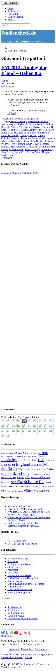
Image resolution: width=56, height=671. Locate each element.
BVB (20, 460)
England (23, 464)
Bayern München (23, 453)
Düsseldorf (8, 464)
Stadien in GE (14, 11)
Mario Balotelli (18, 146)
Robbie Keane (16, 149)
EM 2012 (12, 132)
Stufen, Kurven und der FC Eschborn (25, 583)
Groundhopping (34, 474)
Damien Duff (34, 130)
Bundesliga (9, 460)
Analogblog (7, 124)
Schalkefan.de (14, 607)
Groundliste (13, 14)
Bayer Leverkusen (8, 453)
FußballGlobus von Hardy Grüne (23, 578)
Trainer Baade (14, 586)
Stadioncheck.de (18, 33)
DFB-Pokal (49, 460)
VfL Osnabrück (17, 491)
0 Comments (7, 86)
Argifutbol (12, 569)
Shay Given (7, 152)
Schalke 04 (33, 481)
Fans (40, 464)
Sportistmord (13, 610)
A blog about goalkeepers (20, 564)
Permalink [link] (7, 158)
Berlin (43, 453)
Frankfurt (50, 469)
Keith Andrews (17, 144)
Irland (19, 141)
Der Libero (12, 572)
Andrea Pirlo (17, 127)
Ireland (11, 141)
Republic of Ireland (36, 146)
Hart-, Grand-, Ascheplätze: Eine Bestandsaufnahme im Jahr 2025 (23, 524)
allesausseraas (14, 567)
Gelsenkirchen (14, 473)
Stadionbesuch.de (16, 613)
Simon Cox (19, 152)
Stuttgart (39, 487)
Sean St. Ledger (32, 149)
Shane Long (47, 149)
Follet (19, 667)
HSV (14, 478)
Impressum (14, 649)
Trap (10, 155)
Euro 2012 (24, 132)
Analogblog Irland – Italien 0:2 (29, 124)
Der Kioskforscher (16, 541)
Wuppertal (39, 490)
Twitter (51, 487)
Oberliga (45, 477)
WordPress (6, 667)
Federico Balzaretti (39, 132)
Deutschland (30, 460)
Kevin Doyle (32, 144)
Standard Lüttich (29, 487)
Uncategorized (30, 118)
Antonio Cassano (32, 127)
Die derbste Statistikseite (19, 575)
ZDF (47, 491)
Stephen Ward (33, 152)
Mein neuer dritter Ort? (18, 506)
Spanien (47, 482)
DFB (41, 460)
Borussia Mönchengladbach (26, 456)
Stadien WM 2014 (10, 654)
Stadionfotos (41, 649)
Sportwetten (17, 657)
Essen (33, 465)
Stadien (6, 486)
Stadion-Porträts (15, 16)
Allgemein (17, 118)
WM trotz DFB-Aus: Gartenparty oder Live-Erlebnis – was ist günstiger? (29, 513)
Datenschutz (27, 649)
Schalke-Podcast (15, 615)
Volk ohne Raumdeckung (20, 589)
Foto (44, 469)
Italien (26, 141)
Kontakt (11, 19)
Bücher (28, 657)
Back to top (7, 636)
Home (10, 8)
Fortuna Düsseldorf (32, 469)
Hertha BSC (6, 477)
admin (4, 80)
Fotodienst (12, 561)
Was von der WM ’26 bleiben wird (24, 509)
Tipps (45, 487)
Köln (27, 477)
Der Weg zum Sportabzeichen (22, 543)
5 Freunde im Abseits (17, 558)
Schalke (17, 482)
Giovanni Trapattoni (21, 138)
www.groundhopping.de (19, 592)
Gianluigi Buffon (28, 135)
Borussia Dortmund (8, 456)
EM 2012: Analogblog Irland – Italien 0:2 (24, 70)
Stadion (18, 486)
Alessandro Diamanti (38, 121)
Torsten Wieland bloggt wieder (22, 618)
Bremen (41, 456)
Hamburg (45, 474)
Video (28, 490)
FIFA (20, 469)
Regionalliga (5, 482)
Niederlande (35, 478)
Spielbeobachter (15, 581)
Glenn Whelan (39, 138)
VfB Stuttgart (6, 491)
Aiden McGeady (18, 121)
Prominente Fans (29, 654)
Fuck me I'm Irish (10, 135)
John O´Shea (37, 141)
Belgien (36, 453)
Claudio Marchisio (18, 130)
